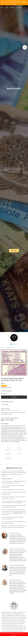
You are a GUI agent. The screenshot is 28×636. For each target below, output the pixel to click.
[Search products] (25, 47)
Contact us (19, 7)
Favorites (19, 454)
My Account (19, 449)
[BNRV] (14, 337)
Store (2, 347)
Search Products (8, 449)
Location (13, 7)
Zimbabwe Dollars (9, 347)
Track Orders (8, 454)
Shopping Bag (8, 458)
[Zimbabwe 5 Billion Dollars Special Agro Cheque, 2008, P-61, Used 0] (14, 363)
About (6, 7)
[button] (5, 404)
